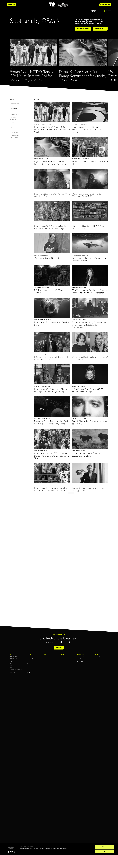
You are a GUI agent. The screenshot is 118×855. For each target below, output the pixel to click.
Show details (23, 852)
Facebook (62, 660)
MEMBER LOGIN (11, 4)
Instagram (62, 658)
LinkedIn (62, 656)
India (11, 665)
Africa (11, 663)
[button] (11, 11)
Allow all (104, 846)
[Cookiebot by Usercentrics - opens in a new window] (11, 852)
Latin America (13, 658)
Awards (29, 660)
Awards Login (97, 656)
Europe (12, 660)
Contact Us (46, 656)
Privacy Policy (80, 658)
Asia (11, 667)
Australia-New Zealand (15, 669)
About (28, 656)
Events (28, 661)
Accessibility (80, 656)
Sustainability (80, 660)
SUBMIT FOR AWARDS (105, 4)
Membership (30, 658)
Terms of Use (80, 661)
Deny (104, 851)
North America (13, 656)
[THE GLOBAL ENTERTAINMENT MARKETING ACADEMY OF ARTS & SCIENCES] (59, 4)
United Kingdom (14, 661)
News (28, 663)
